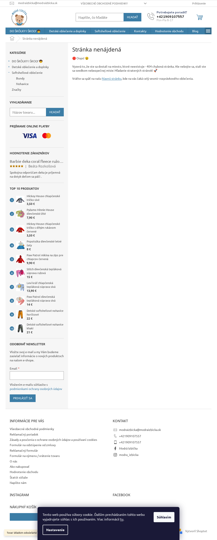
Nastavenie (55, 529)
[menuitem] (25, 31)
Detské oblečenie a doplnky (30, 67)
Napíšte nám (18, 482)
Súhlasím (164, 517)
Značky (16, 89)
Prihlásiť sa (22, 398)
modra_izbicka (128, 454)
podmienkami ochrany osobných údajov (36, 389)
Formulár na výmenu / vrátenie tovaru (35, 456)
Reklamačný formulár (24, 450)
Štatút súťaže (19, 477)
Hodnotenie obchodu (24, 472)
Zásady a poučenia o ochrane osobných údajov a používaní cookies (53, 439)
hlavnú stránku (111, 78)
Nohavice (22, 84)
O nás (13, 461)
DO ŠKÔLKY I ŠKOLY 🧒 (27, 61)
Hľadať (132, 17)
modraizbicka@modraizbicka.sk (140, 429)
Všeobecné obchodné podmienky (104, 3)
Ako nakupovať (19, 466)
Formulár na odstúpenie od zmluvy (33, 445)
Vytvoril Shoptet (196, 531)
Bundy (20, 78)
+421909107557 (130, 436)
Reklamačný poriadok (24, 434)
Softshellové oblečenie (27, 72)
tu (121, 519)
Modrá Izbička (128, 448)
